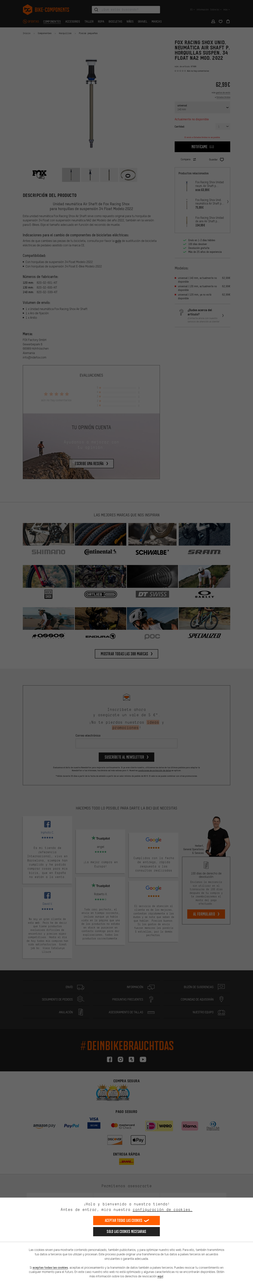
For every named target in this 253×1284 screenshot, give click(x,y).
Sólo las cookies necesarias (126, 1231)
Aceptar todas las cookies (123, 1220)
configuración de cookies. (162, 1209)
